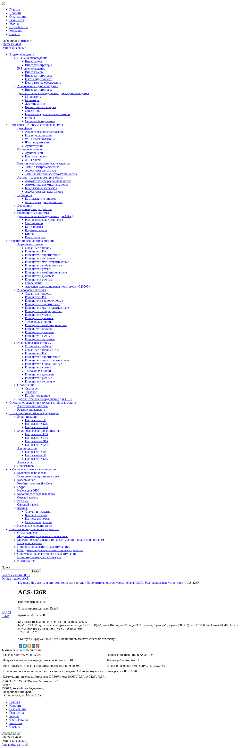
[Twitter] (25, 646)
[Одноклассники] (29, 646)
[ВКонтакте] (20, 646)
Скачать (14, 34)
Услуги (14, 23)
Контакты (15, 30)
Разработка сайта (13, 744)
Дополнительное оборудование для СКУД (115, 582)
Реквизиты (16, 20)
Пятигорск (25, 40)
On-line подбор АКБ (15, 578)
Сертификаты (18, 27)
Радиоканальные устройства (164, 582)
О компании (17, 16)
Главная (14, 9)
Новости (15, 13)
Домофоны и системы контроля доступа (57, 582)
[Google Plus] (37, 646)
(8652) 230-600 (14, 46)
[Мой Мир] (33, 646)
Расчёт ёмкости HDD (16, 575)
